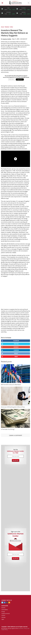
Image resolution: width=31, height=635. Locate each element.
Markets (3, 607)
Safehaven (4, 605)
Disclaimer (20, 628)
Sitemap (3, 617)
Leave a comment (15, 435)
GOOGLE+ (16, 347)
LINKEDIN (16, 350)
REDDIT (16, 353)
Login (2, 619)
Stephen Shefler (7, 39)
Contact (3, 615)
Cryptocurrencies (5, 613)
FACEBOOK (16, 340)
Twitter (16, 344)
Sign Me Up (15, 460)
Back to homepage (6, 337)
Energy (3, 611)
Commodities (4, 609)
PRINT (16, 356)
